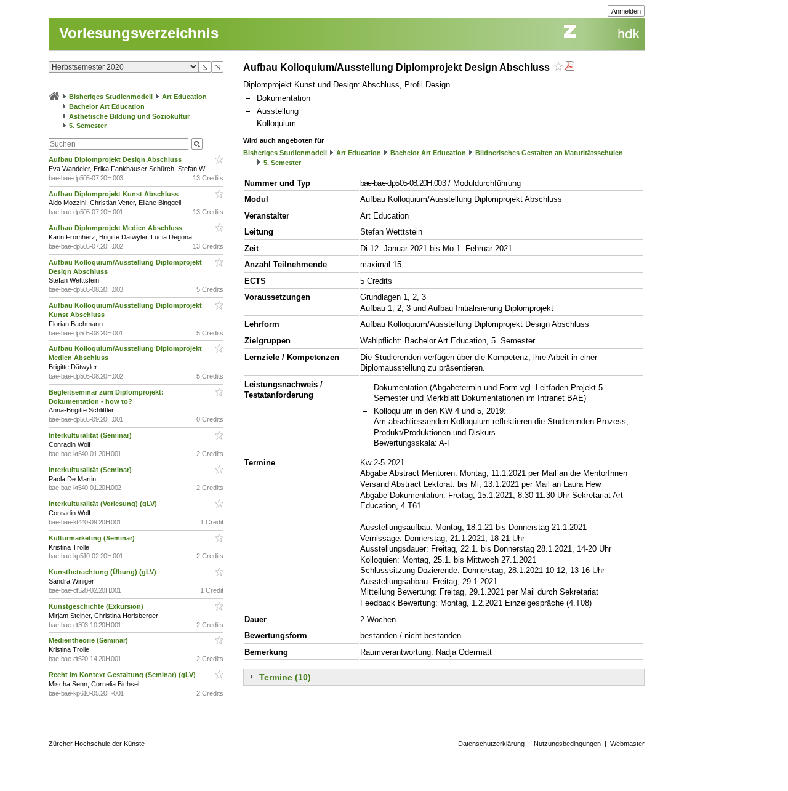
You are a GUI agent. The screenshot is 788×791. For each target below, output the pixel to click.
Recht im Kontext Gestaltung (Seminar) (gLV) (123, 674)
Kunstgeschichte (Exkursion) (97, 606)
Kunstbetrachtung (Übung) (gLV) (103, 572)
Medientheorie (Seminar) (89, 640)
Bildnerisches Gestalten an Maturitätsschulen (549, 152)
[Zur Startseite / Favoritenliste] (54, 96)
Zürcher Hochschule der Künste (97, 743)
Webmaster (627, 743)
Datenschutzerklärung (491, 743)
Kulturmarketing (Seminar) (93, 538)
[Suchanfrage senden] (197, 144)
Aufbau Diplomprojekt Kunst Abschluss (114, 194)
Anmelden (626, 11)
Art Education (184, 96)
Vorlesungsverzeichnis (139, 33)
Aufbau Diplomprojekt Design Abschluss (116, 159)
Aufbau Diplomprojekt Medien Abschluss (116, 227)
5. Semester (88, 125)
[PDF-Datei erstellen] (569, 67)
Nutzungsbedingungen (567, 743)
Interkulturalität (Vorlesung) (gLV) (104, 503)
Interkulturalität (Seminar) (91, 435)
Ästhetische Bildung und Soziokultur (129, 116)
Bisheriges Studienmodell (111, 96)
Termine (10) (285, 677)
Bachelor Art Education (107, 106)
